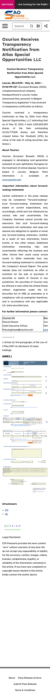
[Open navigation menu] (5, 26)
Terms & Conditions (25, 690)
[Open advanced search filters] (38, 26)
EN (6, 510)
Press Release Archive (29, 677)
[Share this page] (46, 26)
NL (6, 514)
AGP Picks (7, 4)
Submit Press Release (25, 684)
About (12, 677)
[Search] (31, 26)
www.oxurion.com (11, 179)
